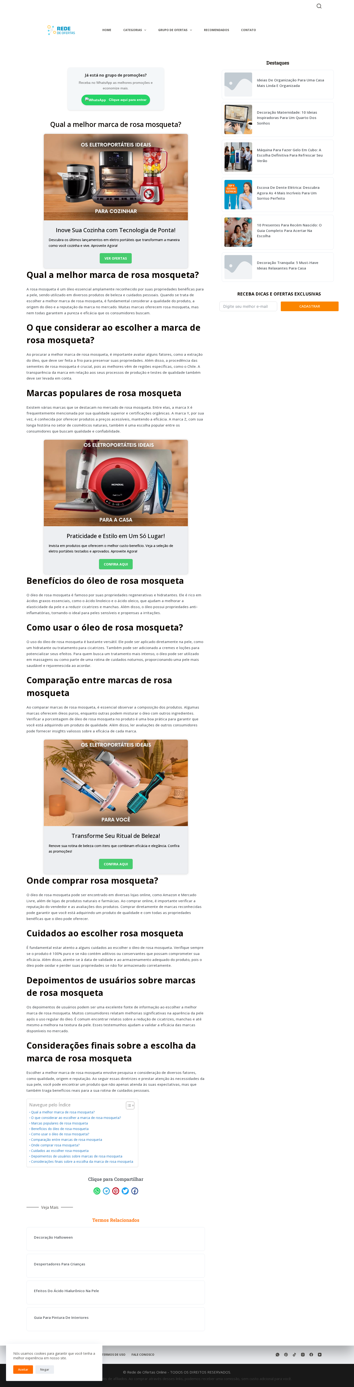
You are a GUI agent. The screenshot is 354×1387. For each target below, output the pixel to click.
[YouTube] (319, 1354)
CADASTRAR (309, 306)
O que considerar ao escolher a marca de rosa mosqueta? (76, 1118)
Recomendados (216, 30)
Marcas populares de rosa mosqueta (59, 1123)
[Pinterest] (286, 1354)
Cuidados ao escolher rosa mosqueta (60, 1151)
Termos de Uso (113, 1355)
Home (106, 30)
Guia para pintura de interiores (61, 1317)
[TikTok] (294, 1354)
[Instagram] (303, 1354)
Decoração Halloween (53, 1237)
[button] (96, 1190)
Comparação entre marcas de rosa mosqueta (66, 1139)
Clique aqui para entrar (127, 100)
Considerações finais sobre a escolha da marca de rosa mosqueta (82, 1161)
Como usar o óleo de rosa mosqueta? (60, 1134)
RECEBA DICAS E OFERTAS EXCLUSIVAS (279, 294)
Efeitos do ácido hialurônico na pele (66, 1290)
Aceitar (23, 1369)
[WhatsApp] (277, 1354)
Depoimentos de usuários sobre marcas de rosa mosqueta (76, 1156)
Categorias (132, 30)
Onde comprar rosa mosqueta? (55, 1145)
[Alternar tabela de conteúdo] (127, 1105)
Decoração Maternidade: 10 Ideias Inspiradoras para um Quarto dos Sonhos (287, 117)
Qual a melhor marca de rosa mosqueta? (63, 1112)
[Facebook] (311, 1354)
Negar (44, 1369)
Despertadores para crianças (59, 1264)
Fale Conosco (142, 1355)
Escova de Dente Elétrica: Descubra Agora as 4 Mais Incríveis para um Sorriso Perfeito (288, 193)
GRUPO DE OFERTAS (172, 30)
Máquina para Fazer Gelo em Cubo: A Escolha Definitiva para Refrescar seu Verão (290, 155)
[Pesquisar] (319, 6)
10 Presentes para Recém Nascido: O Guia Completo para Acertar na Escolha (289, 230)
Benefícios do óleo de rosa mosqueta (60, 1129)
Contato (248, 30)
